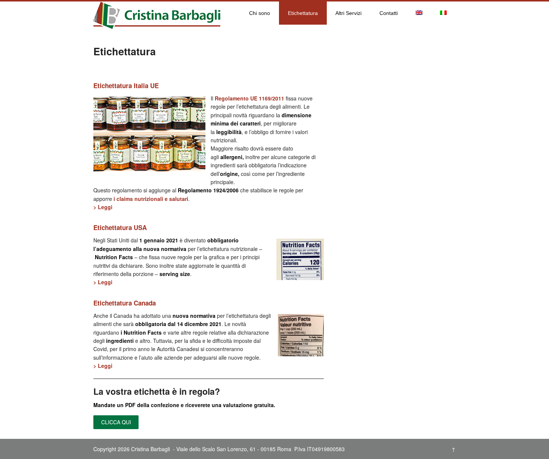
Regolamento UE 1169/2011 (249, 98)
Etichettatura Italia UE (126, 85)
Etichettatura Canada (124, 302)
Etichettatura (303, 13)
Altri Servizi (348, 13)
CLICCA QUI (116, 422)
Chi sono (259, 13)
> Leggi (102, 207)
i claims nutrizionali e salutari (151, 198)
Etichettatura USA (120, 227)
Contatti (388, 13)
